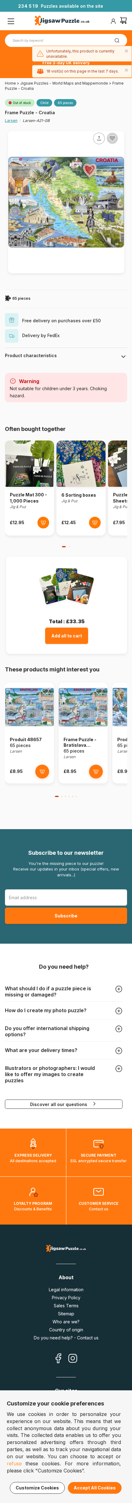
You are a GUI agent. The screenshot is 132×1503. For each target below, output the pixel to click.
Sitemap (66, 1313)
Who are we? (66, 1321)
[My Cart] (123, 21)
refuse (14, 1463)
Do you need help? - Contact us (66, 1337)
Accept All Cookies (95, 1487)
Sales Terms (66, 1305)
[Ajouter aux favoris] (112, 138)
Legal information (66, 1289)
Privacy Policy (66, 1297)
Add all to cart (66, 635)
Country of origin (66, 1329)
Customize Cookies (37, 1487)
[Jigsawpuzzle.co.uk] (62, 21)
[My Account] (113, 21)
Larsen (11, 120)
